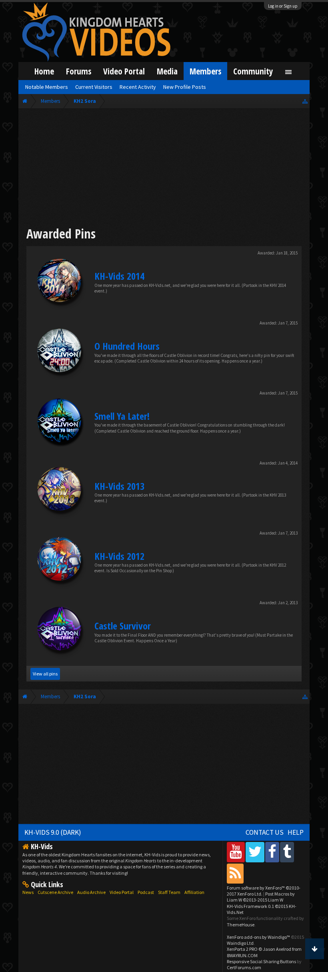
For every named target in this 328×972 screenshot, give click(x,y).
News (28, 892)
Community (253, 71)
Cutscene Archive (55, 892)
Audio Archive (91, 892)
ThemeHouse (240, 925)
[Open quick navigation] (305, 101)
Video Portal (124, 71)
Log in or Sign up (283, 6)
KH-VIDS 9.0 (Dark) (52, 832)
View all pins (45, 674)
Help (296, 832)
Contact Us (265, 832)
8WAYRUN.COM (242, 955)
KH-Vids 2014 (119, 276)
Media (167, 71)
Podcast (146, 892)
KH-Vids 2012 (119, 556)
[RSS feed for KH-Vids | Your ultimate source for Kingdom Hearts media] (235, 873)
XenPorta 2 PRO (242, 949)
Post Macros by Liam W (261, 897)
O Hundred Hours (127, 346)
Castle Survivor (122, 625)
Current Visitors (93, 86)
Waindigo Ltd (240, 943)
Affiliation (194, 892)
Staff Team (169, 892)
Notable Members (46, 86)
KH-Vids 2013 (119, 486)
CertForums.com (244, 967)
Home (44, 71)
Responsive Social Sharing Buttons (261, 961)
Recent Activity (138, 86)
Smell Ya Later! (122, 416)
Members (205, 71)
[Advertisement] (164, 169)
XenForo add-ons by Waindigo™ (258, 937)
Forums (78, 71)
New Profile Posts (184, 86)
